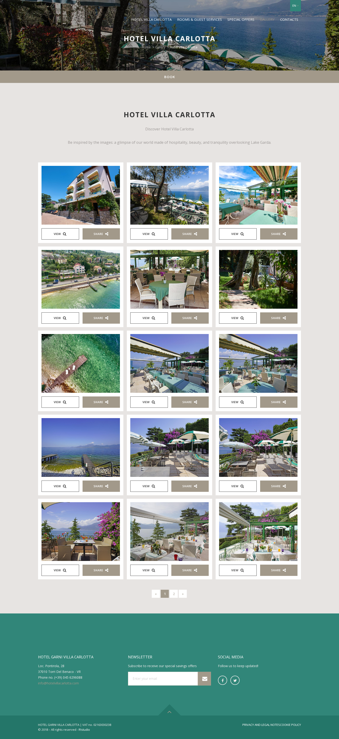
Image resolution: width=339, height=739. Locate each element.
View (58, 234)
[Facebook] (222, 680)
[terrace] (258, 195)
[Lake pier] (81, 363)
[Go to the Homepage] (58, 13)
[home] (169, 363)
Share (99, 234)
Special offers (240, 19)
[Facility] (81, 195)
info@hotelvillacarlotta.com (58, 683)
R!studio (84, 729)
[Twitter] (235, 680)
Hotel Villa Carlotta (151, 19)
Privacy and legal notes (261, 725)
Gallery (267, 19)
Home (146, 47)
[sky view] (81, 279)
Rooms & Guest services (199, 19)
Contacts (289, 19)
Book (169, 76)
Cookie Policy (290, 725)
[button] (295, 5)
